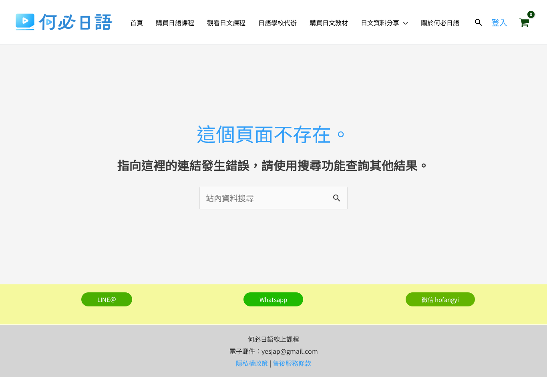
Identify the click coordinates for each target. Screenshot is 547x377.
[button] (403, 22)
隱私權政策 (252, 363)
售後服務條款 (292, 363)
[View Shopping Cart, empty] (524, 22)
